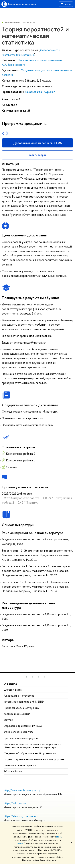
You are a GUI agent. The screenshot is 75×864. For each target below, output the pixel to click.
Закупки (8, 719)
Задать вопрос (37, 155)
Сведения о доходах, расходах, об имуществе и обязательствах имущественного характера (32, 745)
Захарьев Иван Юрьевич (40, 92)
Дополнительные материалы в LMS (37, 143)
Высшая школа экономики (22, 4)
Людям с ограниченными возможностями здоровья (34, 759)
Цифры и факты (13, 689)
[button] (27, 677)
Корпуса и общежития (17, 713)
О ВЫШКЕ (10, 683)
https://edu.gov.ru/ (15, 803)
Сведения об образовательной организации (30, 753)
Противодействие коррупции (21, 738)
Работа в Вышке (13, 771)
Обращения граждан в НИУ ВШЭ (23, 725)
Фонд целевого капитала (18, 731)
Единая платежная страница (20, 765)
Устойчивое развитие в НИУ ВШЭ (24, 701)
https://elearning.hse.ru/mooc (21, 816)
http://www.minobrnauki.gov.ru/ (22, 790)
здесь (59, 836)
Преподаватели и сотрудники (22, 707)
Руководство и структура (19, 695)
